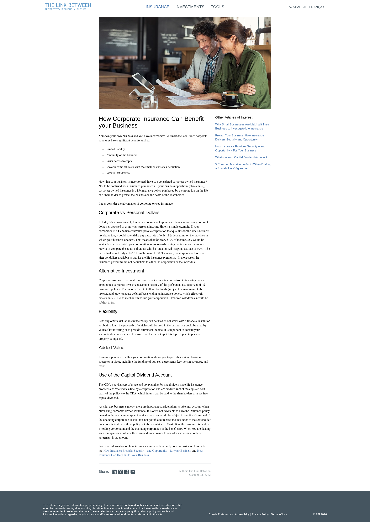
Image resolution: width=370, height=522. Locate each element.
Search (299, 7)
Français (317, 7)
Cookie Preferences (221, 514)
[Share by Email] (132, 472)
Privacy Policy (260, 514)
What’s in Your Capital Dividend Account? (241, 157)
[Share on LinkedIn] (114, 472)
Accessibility (242, 514)
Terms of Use (279, 514)
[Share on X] (120, 472)
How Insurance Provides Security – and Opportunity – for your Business (147, 450)
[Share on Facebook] (126, 472)
